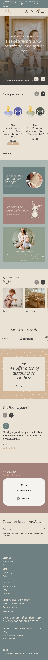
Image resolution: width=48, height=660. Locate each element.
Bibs (13, 125)
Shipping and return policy (16, 600)
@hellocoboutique (12, 475)
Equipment (30, 311)
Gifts (5, 569)
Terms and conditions (13, 603)
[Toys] (13, 298)
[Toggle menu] (42, 11)
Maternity (7, 572)
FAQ (5, 590)
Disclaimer (8, 611)
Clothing (7, 557)
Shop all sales (21, 386)
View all (7, 153)
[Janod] (20, 338)
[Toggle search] (32, 11)
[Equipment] (35, 298)
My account (9, 586)
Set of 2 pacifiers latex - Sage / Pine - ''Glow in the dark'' (35, 131)
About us (7, 582)
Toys (5, 311)
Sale (5, 576)
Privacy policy (10, 607)
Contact (7, 593)
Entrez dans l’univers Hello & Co (15, 81)
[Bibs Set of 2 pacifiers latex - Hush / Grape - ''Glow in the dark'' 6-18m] (13, 111)
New (5, 554)
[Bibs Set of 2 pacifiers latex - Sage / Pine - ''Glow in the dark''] (35, 111)
